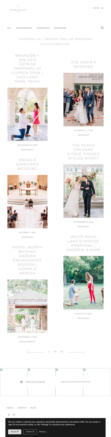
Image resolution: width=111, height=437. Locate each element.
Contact (22, 408)
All (9, 28)
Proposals (43, 28)
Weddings (60, 28)
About (10, 408)
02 (55, 352)
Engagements (24, 28)
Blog (33, 408)
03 (62, 352)
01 (49, 352)
